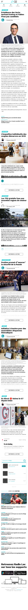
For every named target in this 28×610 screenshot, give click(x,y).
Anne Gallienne (10, 206)
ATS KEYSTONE (10, 20)
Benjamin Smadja (10, 140)
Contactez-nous (19, 589)
